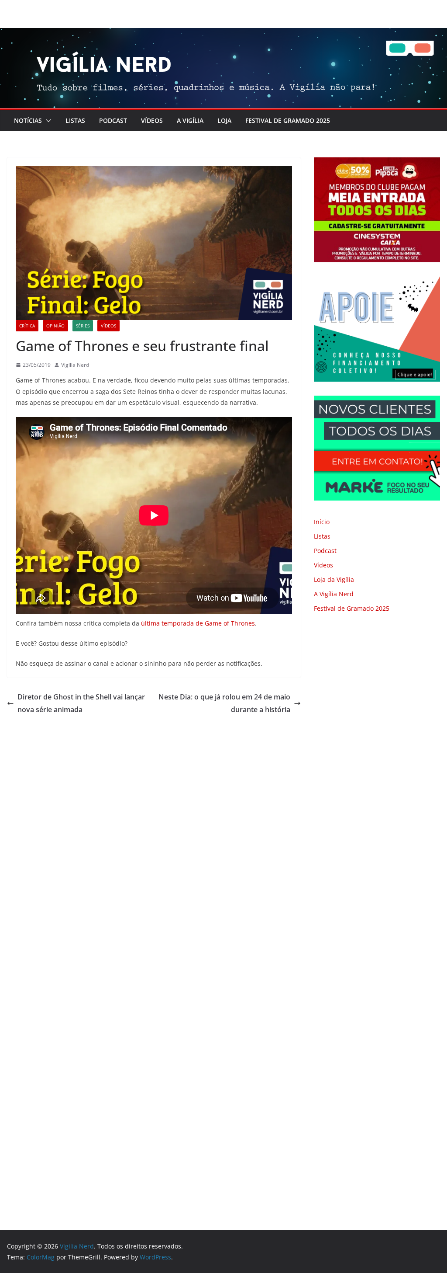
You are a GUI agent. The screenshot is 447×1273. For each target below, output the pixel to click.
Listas (75, 120)
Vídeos (152, 120)
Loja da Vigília (334, 579)
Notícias (28, 120)
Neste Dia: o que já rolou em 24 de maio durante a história (224, 703)
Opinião (55, 326)
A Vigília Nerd (334, 594)
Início (322, 522)
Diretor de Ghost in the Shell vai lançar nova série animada (81, 703)
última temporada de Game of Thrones (198, 623)
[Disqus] (154, 838)
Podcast (113, 120)
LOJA (224, 120)
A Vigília (190, 120)
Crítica (27, 326)
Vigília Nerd (75, 365)
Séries (82, 326)
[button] (47, 121)
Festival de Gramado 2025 (287, 120)
